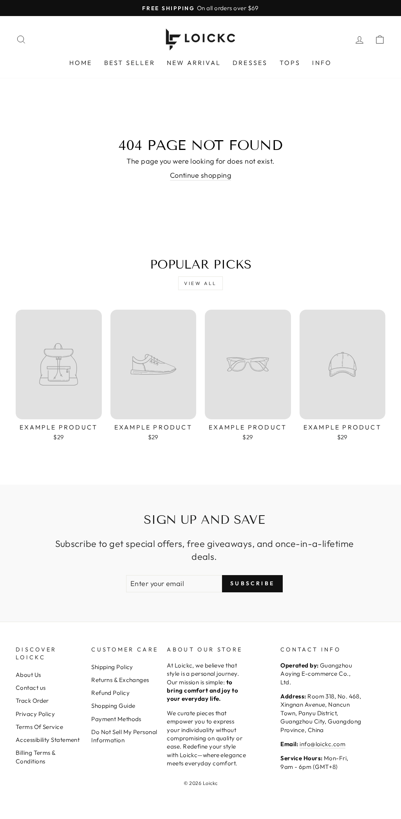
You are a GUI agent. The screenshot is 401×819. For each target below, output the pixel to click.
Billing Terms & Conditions (36, 757)
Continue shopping (200, 175)
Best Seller (129, 63)
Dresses (250, 63)
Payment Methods (116, 719)
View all (200, 283)
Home (80, 63)
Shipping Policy (112, 667)
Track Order (32, 700)
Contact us (31, 687)
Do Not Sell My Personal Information (124, 736)
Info (322, 63)
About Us (28, 674)
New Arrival (194, 63)
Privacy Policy (35, 714)
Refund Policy (110, 692)
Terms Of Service (39, 727)
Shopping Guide (113, 705)
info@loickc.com (322, 744)
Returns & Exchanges (120, 680)
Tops (290, 63)
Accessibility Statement (47, 739)
